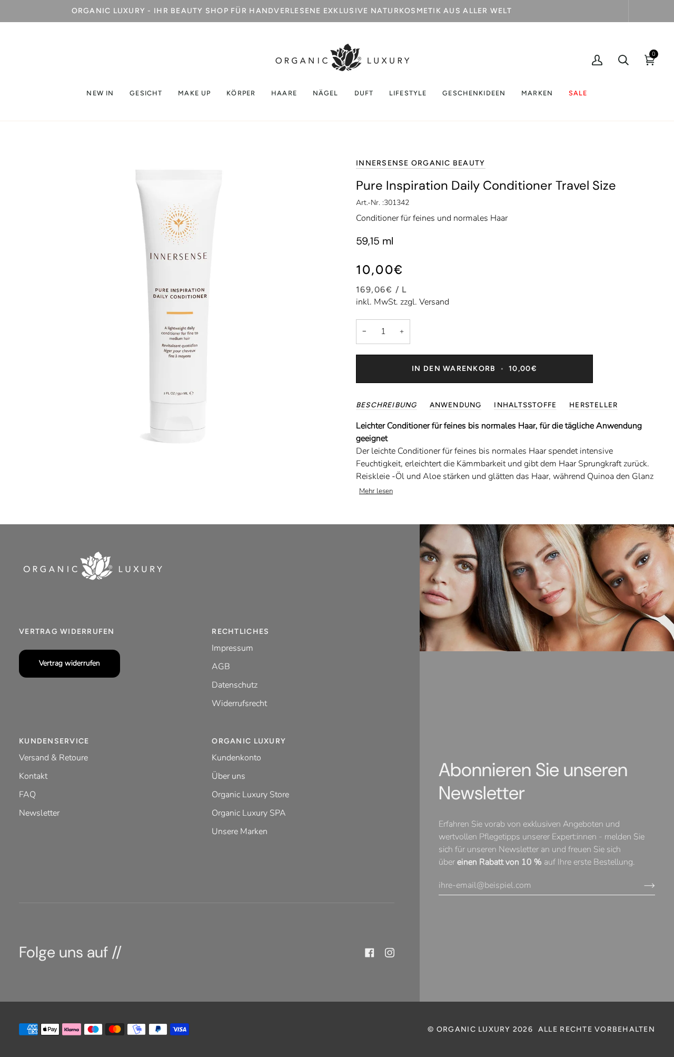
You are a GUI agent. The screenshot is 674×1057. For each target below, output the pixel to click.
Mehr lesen (376, 491)
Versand (434, 302)
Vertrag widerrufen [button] (67, 631)
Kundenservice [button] (54, 741)
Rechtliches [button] (240, 631)
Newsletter (39, 813)
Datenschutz (234, 685)
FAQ (27, 794)
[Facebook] (369, 952)
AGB (221, 666)
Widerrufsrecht (239, 703)
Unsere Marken (239, 831)
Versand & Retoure (53, 758)
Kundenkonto (236, 758)
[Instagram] (389, 952)
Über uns (228, 776)
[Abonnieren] (641, 885)
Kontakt (33, 776)
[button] (146, 93)
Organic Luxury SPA (249, 813)
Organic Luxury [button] (249, 741)
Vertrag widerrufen (69, 663)
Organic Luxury (475, 1029)
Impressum (232, 648)
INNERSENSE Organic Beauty (420, 163)
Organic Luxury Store (250, 794)
